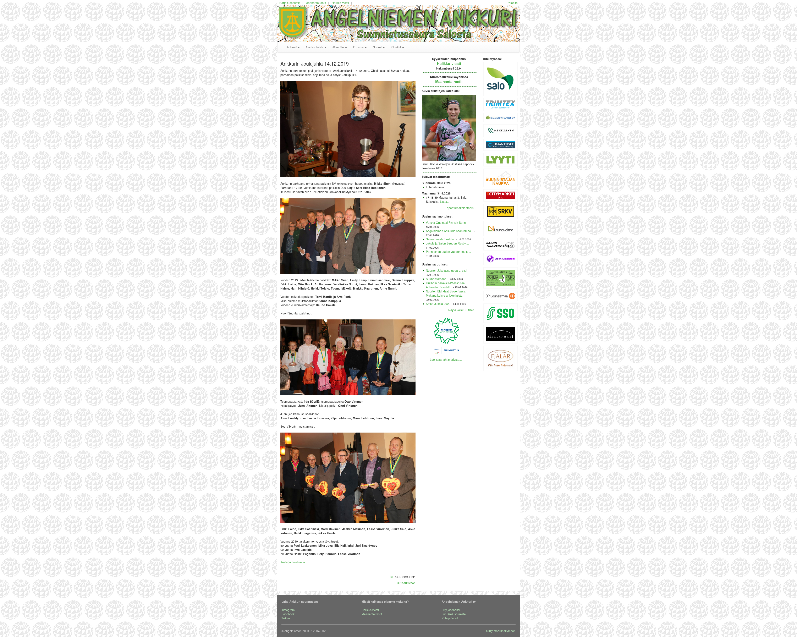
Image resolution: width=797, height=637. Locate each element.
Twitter (285, 618)
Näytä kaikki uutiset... (462, 310)
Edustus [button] (358, 47)
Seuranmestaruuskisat (440, 239)
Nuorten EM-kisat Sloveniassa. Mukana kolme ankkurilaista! (446, 293)
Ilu (391, 577)
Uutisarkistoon (406, 583)
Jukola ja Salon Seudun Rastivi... (447, 243)
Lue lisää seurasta (454, 614)
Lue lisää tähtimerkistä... (446, 359)
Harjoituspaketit (289, 3)
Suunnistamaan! (436, 279)
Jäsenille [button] (338, 47)
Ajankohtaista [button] (315, 47)
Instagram (288, 610)
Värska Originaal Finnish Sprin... (447, 222)
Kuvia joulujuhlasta (292, 562)
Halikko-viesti (340, 3)
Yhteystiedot (450, 618)
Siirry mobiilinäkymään (501, 631)
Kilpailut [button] (396, 47)
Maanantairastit (316, 3)
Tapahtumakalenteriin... (460, 208)
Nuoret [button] (378, 47)
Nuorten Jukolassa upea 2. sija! (446, 270)
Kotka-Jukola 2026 (438, 304)
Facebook (288, 614)
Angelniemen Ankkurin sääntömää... (449, 231)
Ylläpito (513, 3)
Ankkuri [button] (292, 47)
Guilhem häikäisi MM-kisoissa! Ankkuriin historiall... (446, 285)
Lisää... (445, 201)
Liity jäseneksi (451, 610)
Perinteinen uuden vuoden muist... (448, 251)
